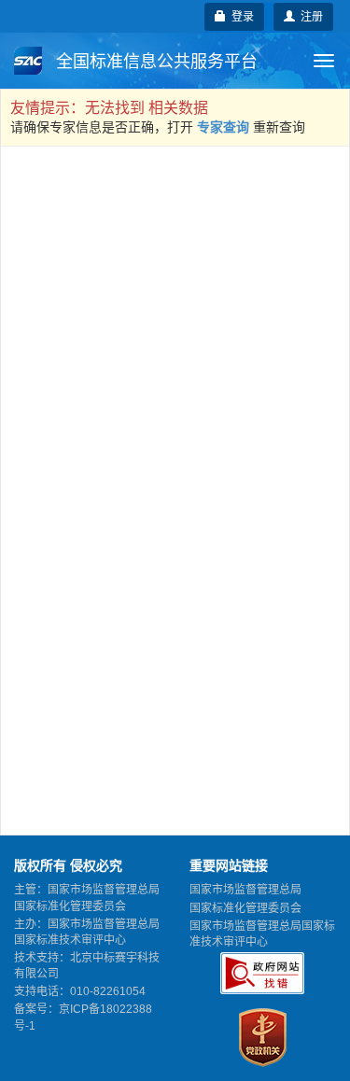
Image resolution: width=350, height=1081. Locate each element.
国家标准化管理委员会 (245, 908)
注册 (309, 16)
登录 (240, 16)
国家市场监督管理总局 (245, 889)
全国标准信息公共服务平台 (154, 61)
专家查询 (223, 126)
